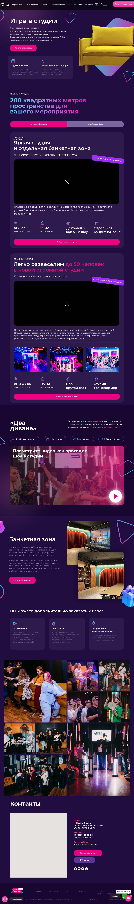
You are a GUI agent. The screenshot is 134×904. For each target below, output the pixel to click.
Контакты (89, 5)
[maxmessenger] (86, 868)
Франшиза (71, 5)
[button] (23, 48)
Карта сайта (93, 899)
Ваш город (98, 3)
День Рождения (32, 5)
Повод (44, 5)
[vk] (79, 868)
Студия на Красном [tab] (38, 124)
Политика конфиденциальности (106, 892)
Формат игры (17, 5)
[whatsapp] (75, 868)
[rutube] (82, 868)
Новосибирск (101, 5)
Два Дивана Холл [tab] (95, 124)
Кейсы (80, 5)
